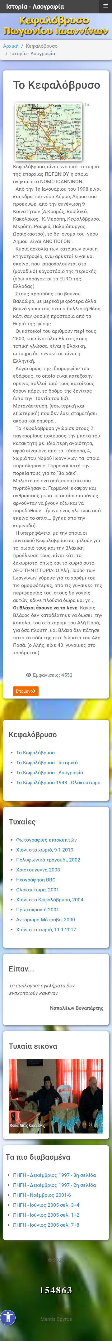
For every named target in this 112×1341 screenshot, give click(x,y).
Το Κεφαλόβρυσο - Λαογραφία (49, 772)
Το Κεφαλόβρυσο (35, 753)
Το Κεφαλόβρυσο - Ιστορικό (47, 763)
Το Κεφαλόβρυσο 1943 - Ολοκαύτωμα (58, 782)
